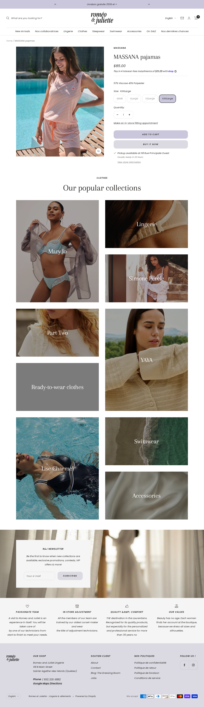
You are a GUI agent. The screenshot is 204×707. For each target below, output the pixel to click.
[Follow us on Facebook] (184, 665)
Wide (120, 98)
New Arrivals (22, 31)
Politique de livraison (146, 673)
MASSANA (120, 48)
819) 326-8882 (52, 679)
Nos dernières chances (175, 31)
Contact (96, 667)
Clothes (82, 31)
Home (9, 40)
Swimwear (116, 31)
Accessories (134, 31)
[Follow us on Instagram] (193, 665)
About (94, 662)
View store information (129, 162)
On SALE (151, 31)
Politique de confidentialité (150, 662)
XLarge (134, 98)
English (169, 18)
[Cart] (196, 18)
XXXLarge (167, 98)
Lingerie (68, 31)
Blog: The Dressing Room (105, 673)
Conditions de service (147, 678)
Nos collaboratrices (46, 31)
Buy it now (150, 144)
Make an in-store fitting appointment (136, 123)
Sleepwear (98, 31)
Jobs (94, 678)
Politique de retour (145, 667)
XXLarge (150, 98)
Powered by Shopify (85, 696)
